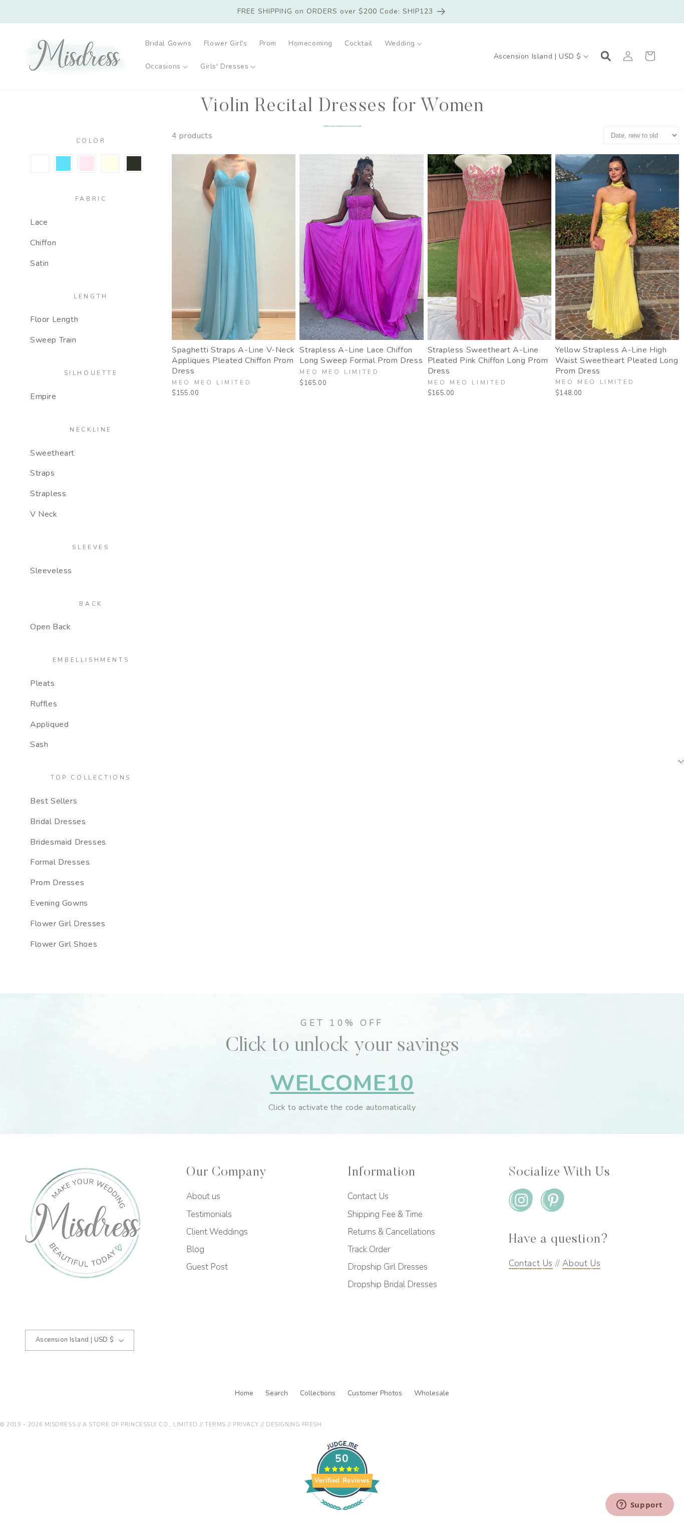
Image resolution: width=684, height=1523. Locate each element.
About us (203, 1196)
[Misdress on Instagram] (521, 1202)
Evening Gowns (59, 903)
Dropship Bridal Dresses (392, 1284)
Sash (39, 744)
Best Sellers (53, 801)
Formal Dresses (60, 862)
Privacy (246, 1424)
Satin (39, 263)
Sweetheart (52, 453)
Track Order (369, 1249)
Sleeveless (51, 570)
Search (277, 1393)
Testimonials (209, 1214)
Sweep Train (53, 339)
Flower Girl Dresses (67, 923)
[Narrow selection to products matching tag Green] (40, 163)
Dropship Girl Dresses (388, 1267)
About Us (581, 1263)
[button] (404, 43)
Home (245, 1393)
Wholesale (431, 1393)
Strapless (48, 493)
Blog (195, 1249)
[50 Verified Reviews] (342, 1515)
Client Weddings (217, 1232)
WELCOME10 (342, 1083)
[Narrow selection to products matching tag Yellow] (110, 163)
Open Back (50, 626)
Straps (42, 473)
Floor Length (54, 319)
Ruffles (43, 703)
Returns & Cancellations (391, 1232)
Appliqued (49, 724)
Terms (215, 1424)
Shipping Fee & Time (385, 1214)
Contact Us (368, 1196)
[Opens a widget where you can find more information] (639, 1505)
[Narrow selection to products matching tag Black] (134, 163)
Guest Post (207, 1267)
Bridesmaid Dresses (68, 842)
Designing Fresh (293, 1424)
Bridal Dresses (58, 821)
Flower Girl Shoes (63, 944)
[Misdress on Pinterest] (552, 1202)
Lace (39, 222)
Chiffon (43, 242)
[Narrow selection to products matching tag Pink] (87, 163)
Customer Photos (376, 1393)
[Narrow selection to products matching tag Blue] (63, 163)
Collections (318, 1393)
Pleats (42, 683)
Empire (43, 396)
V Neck (44, 514)
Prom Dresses (57, 882)
